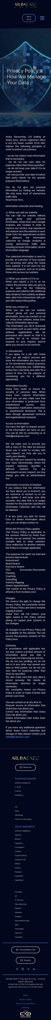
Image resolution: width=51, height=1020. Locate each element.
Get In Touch (29, 18)
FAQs (25, 995)
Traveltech (19, 937)
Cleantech (19, 843)
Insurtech (18, 892)
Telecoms (18, 933)
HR (16, 807)
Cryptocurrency (21, 855)
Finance (18, 791)
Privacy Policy (25, 999)
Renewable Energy (22, 921)
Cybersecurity (20, 860)
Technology (19, 929)
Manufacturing (20, 904)
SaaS (17, 925)
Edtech (17, 864)
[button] (25, 767)
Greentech (19, 876)
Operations (19, 795)
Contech (18, 851)
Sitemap (25, 1008)
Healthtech (19, 880)
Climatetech (19, 847)
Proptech (18, 917)
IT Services (19, 900)
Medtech (18, 912)
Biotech (18, 839)
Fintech (18, 868)
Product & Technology (23, 819)
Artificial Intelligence (22, 783)
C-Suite (18, 787)
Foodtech (18, 872)
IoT (16, 896)
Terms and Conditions (25, 1004)
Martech (18, 908)
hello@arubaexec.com (17, 737)
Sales (17, 811)
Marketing (19, 815)
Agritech (18, 835)
